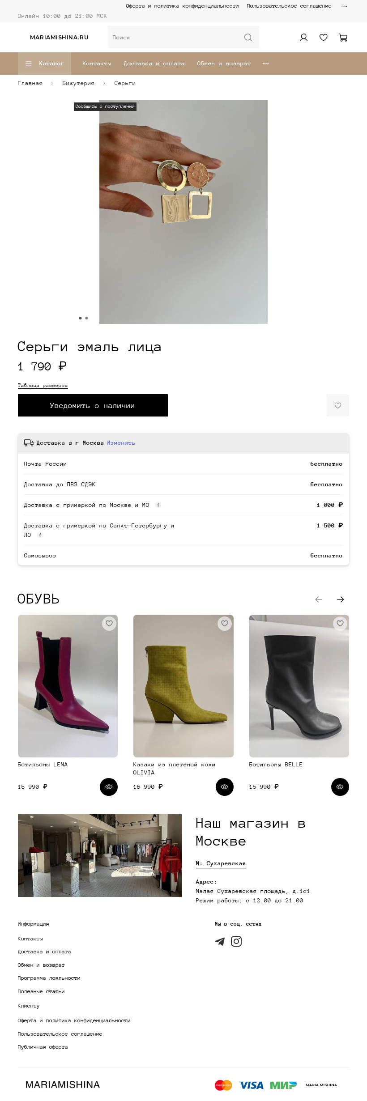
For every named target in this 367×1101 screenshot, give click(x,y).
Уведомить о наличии (92, 405)
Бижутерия (79, 83)
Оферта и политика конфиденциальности (182, 6)
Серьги (125, 83)
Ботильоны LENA (43, 764)
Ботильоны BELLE (276, 764)
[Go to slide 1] (80, 318)
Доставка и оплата (154, 63)
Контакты (97, 63)
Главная (30, 83)
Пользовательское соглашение (289, 6)
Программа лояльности (49, 978)
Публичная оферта (43, 1047)
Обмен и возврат (224, 63)
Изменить (121, 442)
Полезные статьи (41, 991)
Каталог (51, 63)
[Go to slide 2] (86, 318)
